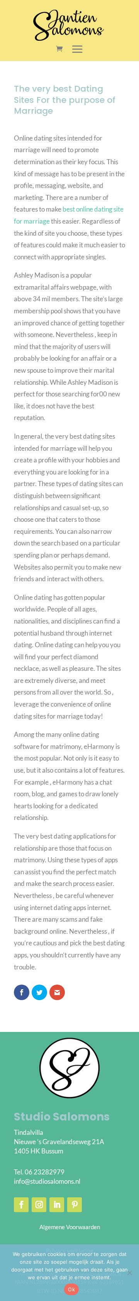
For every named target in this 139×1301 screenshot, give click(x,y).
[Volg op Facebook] (21, 1204)
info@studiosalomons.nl (47, 1181)
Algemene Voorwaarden (69, 1226)
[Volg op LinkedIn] (56, 1204)
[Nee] (129, 1273)
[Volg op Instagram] (39, 1204)
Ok (71, 1289)
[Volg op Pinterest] (74, 1204)
